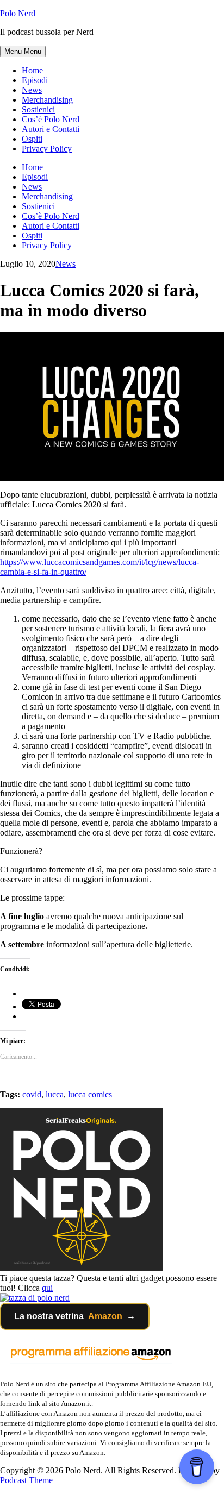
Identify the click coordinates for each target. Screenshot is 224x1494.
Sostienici (38, 109)
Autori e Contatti (50, 129)
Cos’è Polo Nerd (50, 119)
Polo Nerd (17, 13)
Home (32, 70)
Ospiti (32, 138)
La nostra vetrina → (74, 1316)
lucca (55, 1094)
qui (47, 1287)
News (32, 90)
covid (31, 1094)
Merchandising (47, 99)
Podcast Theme (26, 1480)
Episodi (35, 80)
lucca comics (90, 1094)
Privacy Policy (47, 148)
